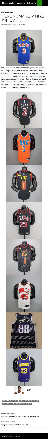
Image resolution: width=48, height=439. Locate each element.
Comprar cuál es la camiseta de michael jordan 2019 (20, 415)
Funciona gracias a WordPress (10, 436)
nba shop (38, 76)
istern (23, 25)
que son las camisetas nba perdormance (17, 403)
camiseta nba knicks (10, 401)
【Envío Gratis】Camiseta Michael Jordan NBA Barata (19, 3)
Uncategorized (7, 12)
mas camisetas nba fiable (29, 401)
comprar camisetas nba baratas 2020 (14, 423)
